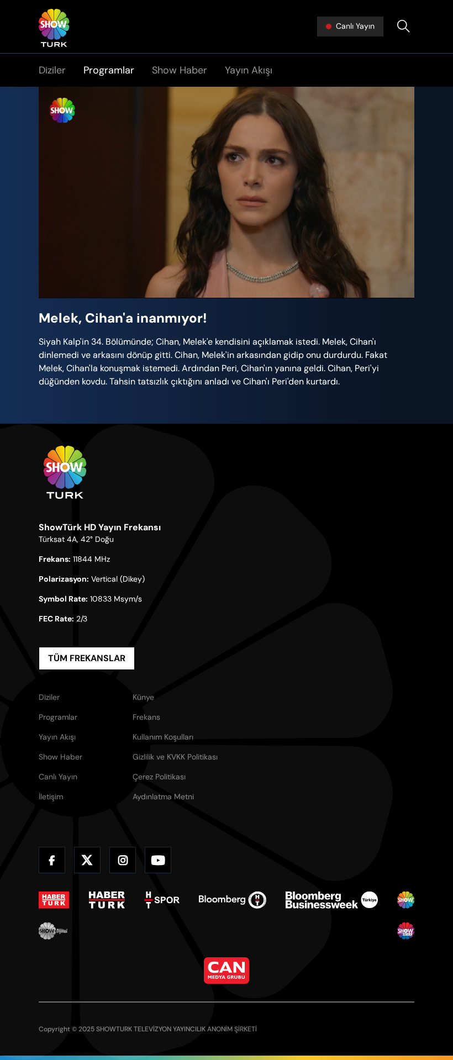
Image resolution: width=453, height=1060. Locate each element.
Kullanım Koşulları (163, 737)
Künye (143, 697)
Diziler (52, 70)
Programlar (108, 70)
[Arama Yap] (403, 26)
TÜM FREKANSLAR (86, 658)
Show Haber (179, 70)
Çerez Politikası (159, 777)
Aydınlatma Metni (163, 796)
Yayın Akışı (248, 70)
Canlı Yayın (58, 777)
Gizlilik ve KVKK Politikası (175, 757)
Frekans (146, 717)
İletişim (51, 796)
